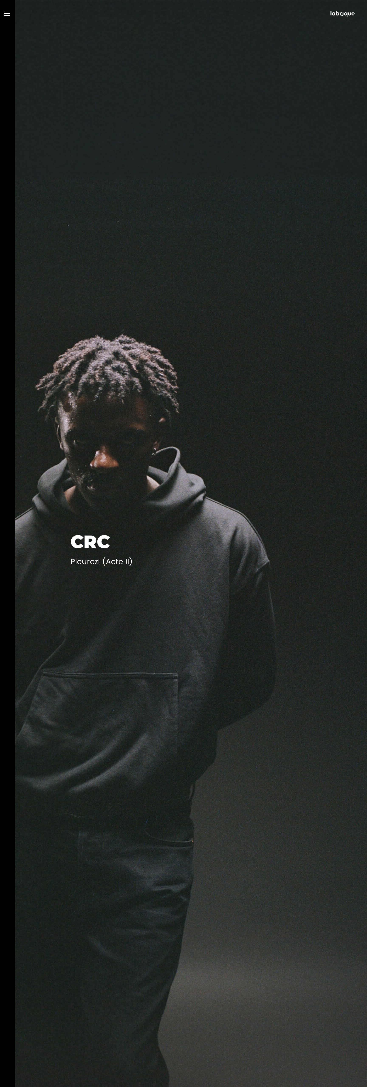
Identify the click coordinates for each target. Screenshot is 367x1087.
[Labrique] (343, 15)
